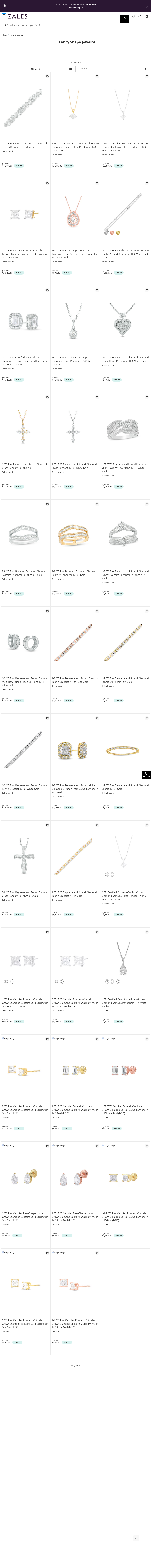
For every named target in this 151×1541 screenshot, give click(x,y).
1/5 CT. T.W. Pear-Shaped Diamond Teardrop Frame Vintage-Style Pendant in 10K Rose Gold (75, 254)
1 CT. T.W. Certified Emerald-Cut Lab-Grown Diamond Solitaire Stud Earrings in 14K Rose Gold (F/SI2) (125, 1110)
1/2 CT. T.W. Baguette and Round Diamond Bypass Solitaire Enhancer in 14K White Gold (125, 575)
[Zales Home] (17, 16)
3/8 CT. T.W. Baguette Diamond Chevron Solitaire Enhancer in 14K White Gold (24, 573)
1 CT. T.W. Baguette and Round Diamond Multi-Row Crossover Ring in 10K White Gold (124, 468)
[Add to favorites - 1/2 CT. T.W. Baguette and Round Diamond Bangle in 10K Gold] (147, 718)
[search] (6, 25)
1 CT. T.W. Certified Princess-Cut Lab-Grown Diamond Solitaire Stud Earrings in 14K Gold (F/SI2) (25, 1324)
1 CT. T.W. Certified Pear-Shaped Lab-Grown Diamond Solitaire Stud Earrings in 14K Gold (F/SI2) (25, 1217)
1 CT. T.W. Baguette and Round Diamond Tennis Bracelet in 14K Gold (74, 894)
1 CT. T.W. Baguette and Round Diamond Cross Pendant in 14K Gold (24, 466)
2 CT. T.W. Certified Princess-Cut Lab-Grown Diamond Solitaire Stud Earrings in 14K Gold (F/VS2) (25, 254)
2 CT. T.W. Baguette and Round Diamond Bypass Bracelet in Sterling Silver (24, 145)
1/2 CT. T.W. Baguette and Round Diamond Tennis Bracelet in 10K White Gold (25, 787)
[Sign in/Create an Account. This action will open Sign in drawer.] (140, 16)
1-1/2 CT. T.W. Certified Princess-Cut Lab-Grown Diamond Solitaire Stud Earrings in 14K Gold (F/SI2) (125, 1217)
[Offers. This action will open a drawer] (124, 18)
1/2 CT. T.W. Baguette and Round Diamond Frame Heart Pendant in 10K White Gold (125, 359)
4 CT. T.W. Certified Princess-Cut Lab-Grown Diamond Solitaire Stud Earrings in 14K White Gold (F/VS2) (25, 1003)
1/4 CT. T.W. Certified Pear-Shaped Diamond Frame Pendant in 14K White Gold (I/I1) (73, 361)
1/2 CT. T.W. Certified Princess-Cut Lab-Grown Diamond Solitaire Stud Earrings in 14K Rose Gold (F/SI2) (75, 1324)
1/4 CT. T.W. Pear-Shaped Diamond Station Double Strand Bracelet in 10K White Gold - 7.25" (125, 254)
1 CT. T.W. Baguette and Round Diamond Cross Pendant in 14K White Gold (74, 466)
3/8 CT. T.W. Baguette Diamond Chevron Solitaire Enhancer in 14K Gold (74, 573)
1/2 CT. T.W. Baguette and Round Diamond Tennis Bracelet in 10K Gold (125, 680)
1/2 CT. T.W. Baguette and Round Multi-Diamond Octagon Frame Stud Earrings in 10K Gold (75, 789)
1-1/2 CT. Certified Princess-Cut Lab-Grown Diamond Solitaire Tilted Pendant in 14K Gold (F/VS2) (75, 147)
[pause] (4, 6)
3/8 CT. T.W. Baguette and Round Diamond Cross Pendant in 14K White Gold (25, 894)
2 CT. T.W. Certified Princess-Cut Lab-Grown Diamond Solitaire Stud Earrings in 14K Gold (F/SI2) (25, 1110)
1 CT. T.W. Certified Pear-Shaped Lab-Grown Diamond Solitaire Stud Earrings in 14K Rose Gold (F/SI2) (75, 1217)
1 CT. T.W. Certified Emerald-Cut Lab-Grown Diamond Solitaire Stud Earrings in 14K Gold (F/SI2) (75, 1110)
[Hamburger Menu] (4, 16)
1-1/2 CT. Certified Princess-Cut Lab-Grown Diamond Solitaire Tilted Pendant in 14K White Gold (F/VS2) (125, 147)
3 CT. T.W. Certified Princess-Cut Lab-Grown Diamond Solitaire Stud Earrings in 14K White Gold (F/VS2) (75, 1003)
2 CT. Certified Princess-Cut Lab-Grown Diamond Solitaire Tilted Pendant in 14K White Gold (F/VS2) (124, 896)
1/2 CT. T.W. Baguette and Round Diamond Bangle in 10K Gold (125, 787)
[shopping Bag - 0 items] (148, 17)
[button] (147, 6)
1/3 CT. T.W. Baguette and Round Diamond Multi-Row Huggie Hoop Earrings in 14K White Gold (25, 682)
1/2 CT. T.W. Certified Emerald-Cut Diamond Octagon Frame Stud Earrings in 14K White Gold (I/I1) (25, 361)
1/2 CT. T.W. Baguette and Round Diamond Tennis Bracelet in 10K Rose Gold (75, 680)
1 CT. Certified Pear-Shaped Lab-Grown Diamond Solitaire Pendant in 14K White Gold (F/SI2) (124, 1003)
